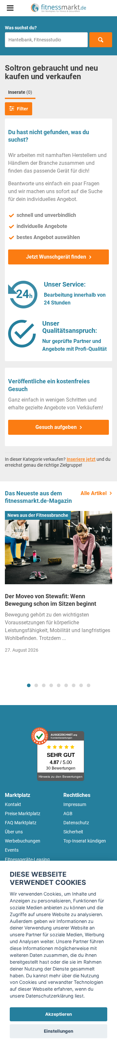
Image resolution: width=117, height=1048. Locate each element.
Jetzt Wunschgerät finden (56, 257)
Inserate (20, 92)
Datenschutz (76, 822)
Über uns (14, 831)
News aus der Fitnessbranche (37, 515)
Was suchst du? (21, 27)
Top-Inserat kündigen (84, 840)
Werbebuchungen (22, 840)
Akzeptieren (58, 1014)
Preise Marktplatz (22, 813)
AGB (67, 813)
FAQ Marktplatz (20, 822)
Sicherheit (73, 831)
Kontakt (13, 804)
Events (12, 850)
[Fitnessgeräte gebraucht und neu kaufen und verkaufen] (58, 8)
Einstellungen (58, 1031)
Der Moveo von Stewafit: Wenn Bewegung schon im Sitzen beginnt (50, 600)
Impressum (74, 804)
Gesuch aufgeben (56, 427)
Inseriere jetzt (81, 459)
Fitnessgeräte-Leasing (27, 859)
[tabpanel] (58, 584)
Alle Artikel (94, 493)
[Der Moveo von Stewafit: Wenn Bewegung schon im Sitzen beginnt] (58, 547)
